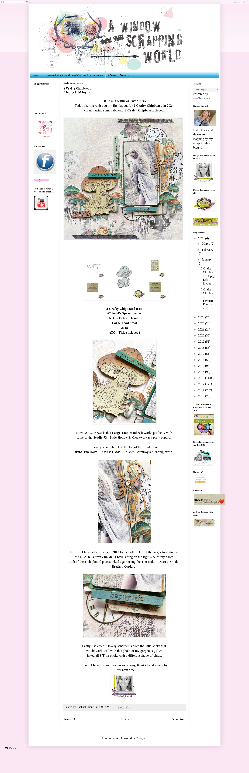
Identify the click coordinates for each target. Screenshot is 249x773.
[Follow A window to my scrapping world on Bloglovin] (41, 181)
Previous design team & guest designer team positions (73, 75)
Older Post (178, 719)
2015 (201, 365)
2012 (201, 384)
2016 (201, 359)
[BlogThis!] (122, 707)
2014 (201, 372)
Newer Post (71, 719)
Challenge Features (118, 75)
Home (35, 75)
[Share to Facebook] (127, 707)
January (207, 259)
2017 (201, 353)
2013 (201, 378)
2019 (201, 341)
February (207, 249)
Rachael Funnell (86, 706)
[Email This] (119, 707)
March (206, 243)
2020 (201, 335)
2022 (201, 323)
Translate (204, 98)
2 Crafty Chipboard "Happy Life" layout (208, 276)
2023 (201, 317)
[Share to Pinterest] (129, 707)
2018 (201, 347)
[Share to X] (124, 707)
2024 (201, 238)
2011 (201, 390)
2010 (201, 396)
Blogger (141, 738)
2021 (201, 329)
